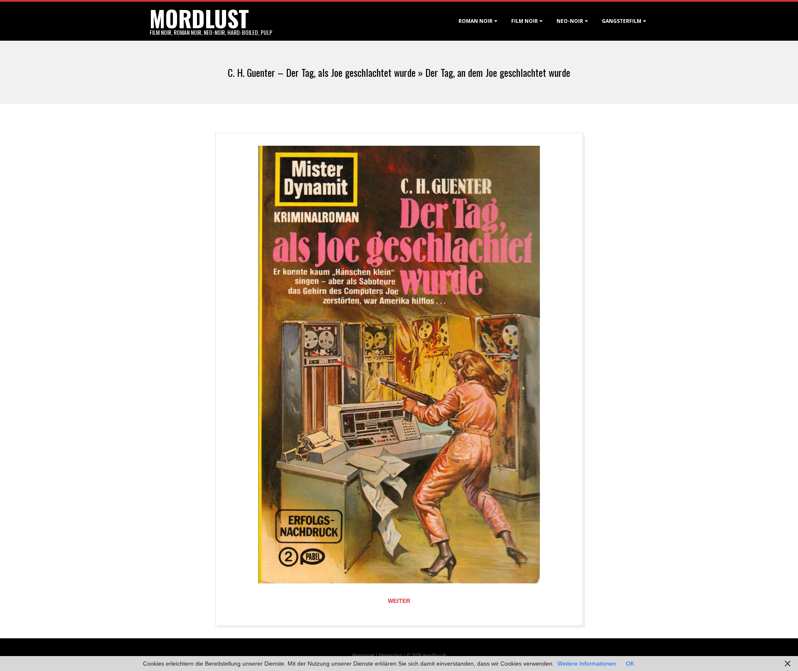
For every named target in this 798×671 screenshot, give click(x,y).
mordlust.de (434, 654)
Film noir (524, 20)
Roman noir (475, 20)
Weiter (399, 601)
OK (630, 663)
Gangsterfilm (621, 20)
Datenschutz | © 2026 (400, 654)
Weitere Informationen (586, 663)
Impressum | (365, 654)
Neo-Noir (570, 20)
